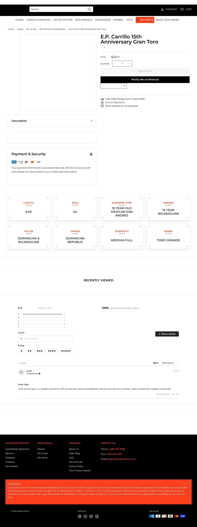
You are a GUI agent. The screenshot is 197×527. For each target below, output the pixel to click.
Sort (156, 362)
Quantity (105, 63)
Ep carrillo (31, 29)
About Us (74, 449)
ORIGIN (75, 231)
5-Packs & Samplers (38, 20)
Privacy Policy (76, 466)
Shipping (10, 457)
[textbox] (45, 338)
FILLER (28, 231)
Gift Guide (42, 453)
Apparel (118, 20)
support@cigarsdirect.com (121, 459)
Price (103, 57)
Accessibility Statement (17, 449)
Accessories (103, 20)
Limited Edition (63, 20)
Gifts (129, 20)
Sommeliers (11, 466)
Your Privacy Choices (79, 470)
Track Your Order (167, 20)
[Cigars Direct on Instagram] (91, 516)
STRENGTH (122, 231)
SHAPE (168, 231)
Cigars (19, 20)
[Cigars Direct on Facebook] (79, 516)
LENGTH (28, 202)
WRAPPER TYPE (122, 202)
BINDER (168, 202)
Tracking (9, 462)
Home (11, 29)
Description (19, 120)
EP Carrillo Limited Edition (53, 29)
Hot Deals (146, 20)
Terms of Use (75, 462)
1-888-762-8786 (117, 449)
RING (75, 202)
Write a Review (170, 334)
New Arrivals (83, 20)
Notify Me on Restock (145, 79)
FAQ (71, 457)
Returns (9, 453)
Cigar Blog (74, 453)
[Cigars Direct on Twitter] (85, 516)
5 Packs (41, 449)
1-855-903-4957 (114, 454)
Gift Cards (42, 457)
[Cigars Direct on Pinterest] (97, 516)
